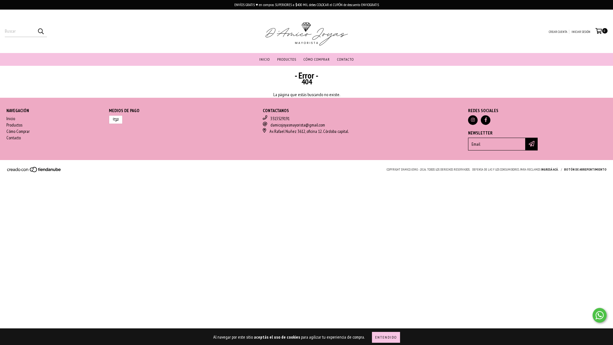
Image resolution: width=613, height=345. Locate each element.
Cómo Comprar (317, 59)
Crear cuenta (558, 32)
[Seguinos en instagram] (473, 120)
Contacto (345, 59)
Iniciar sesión (580, 32)
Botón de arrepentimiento (585, 169)
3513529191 (280, 118)
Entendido (386, 337)
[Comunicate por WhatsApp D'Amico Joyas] (600, 315)
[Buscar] (40, 31)
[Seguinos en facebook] (485, 120)
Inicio (264, 59)
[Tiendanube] (34, 171)
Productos (286, 59)
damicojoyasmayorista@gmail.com (297, 125)
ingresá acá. (550, 169)
